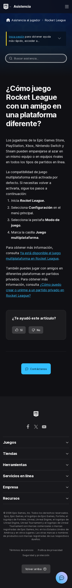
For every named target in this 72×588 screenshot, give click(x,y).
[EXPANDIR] (59, 38)
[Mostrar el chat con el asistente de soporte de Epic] (62, 578)
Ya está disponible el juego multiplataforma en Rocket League (33, 255)
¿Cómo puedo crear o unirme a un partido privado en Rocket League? (35, 290)
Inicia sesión (16, 36)
